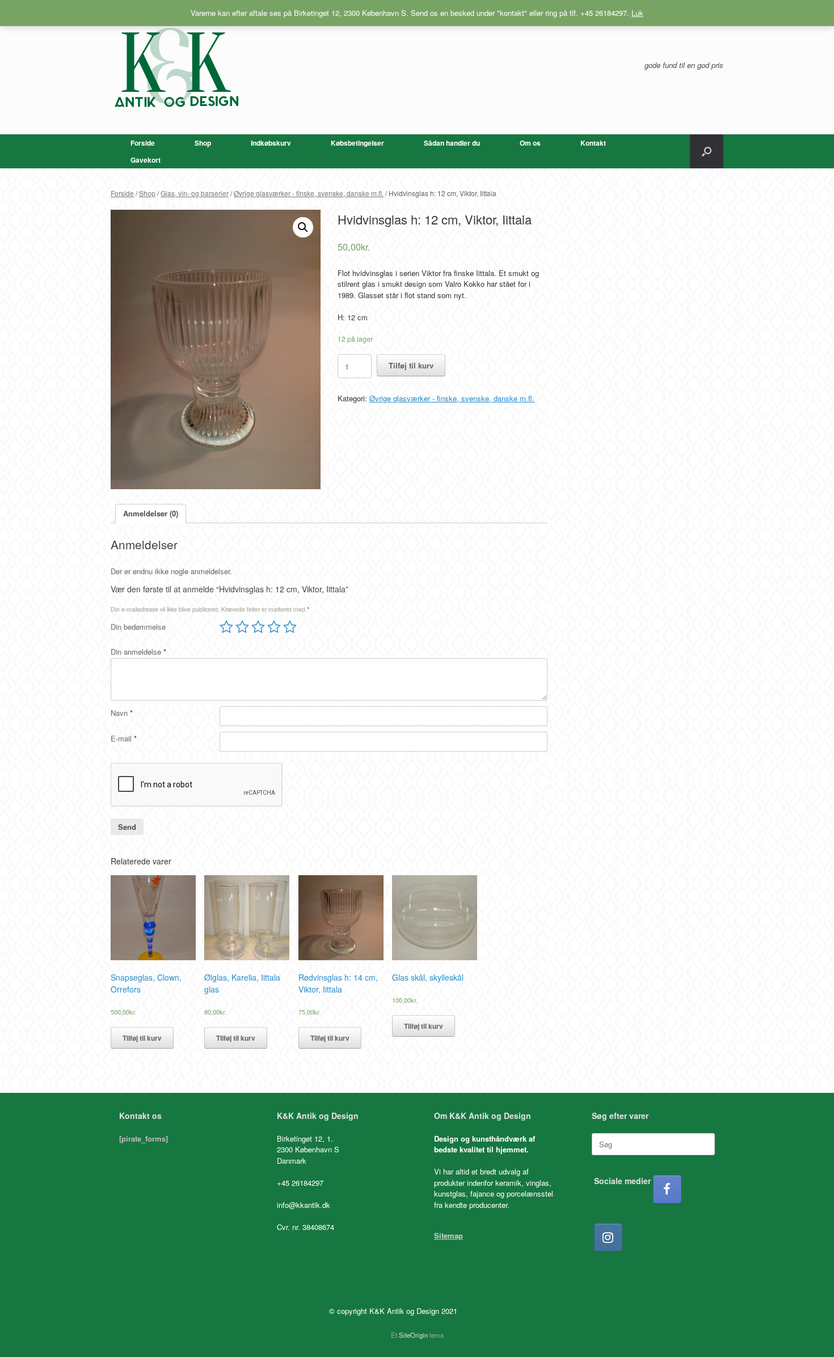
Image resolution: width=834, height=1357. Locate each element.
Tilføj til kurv (411, 365)
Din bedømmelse (138, 626)
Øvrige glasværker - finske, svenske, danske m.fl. (309, 193)
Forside (142, 143)
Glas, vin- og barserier (195, 193)
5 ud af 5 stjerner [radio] (290, 627)
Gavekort (145, 160)
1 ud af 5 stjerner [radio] (226, 627)
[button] (706, 151)
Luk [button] (637, 12)
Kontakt (593, 143)
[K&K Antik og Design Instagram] (608, 1237)
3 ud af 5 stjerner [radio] (258, 627)
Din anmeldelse (138, 651)
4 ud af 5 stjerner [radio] (274, 627)
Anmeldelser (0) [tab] (150, 513)
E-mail (124, 738)
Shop (203, 143)
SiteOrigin (413, 1334)
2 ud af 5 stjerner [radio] (242, 627)
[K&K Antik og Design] (176, 67)
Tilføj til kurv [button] (142, 1038)
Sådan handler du (452, 143)
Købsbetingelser (357, 143)
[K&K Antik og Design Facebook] (667, 1189)
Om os (530, 143)
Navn (122, 712)
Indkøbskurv (271, 143)
